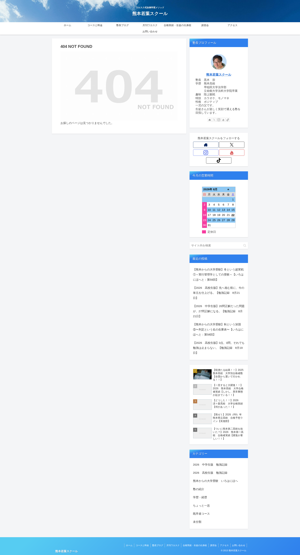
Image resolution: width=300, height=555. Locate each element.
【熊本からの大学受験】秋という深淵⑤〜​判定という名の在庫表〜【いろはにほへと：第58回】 (218, 329)
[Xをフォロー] (214, 120)
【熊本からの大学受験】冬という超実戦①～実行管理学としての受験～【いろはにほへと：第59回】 (218, 274)
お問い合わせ (238, 545)
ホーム (129, 545)
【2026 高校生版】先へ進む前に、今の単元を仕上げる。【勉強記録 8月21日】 (218, 293)
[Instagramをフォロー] (219, 120)
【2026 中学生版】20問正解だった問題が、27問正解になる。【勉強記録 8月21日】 (219, 311)
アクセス (224, 545)
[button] (245, 245)
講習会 (213, 545)
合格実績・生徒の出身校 (195, 545)
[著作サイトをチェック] (210, 120)
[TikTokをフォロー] (228, 120)
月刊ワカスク (173, 545)
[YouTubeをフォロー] (223, 120)
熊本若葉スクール (218, 74)
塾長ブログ (157, 545)
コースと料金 (142, 545)
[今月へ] (228, 189)
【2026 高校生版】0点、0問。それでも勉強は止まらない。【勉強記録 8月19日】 (219, 348)
